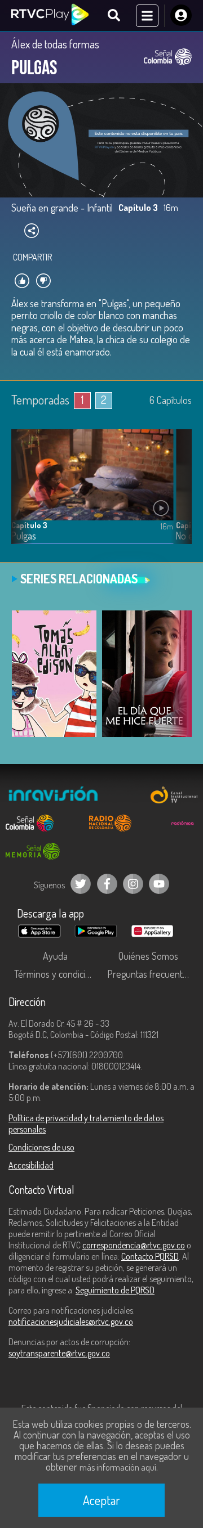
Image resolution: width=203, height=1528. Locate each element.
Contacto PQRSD (150, 1256)
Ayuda (55, 956)
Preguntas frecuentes (149, 974)
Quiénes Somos (148, 956)
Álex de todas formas (55, 44)
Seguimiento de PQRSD (115, 1290)
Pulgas (23, 536)
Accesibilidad (31, 1165)
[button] (177, 495)
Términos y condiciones (58, 974)
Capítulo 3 (29, 525)
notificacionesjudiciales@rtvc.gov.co (70, 1321)
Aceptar (101, 1500)
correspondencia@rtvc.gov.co (133, 1245)
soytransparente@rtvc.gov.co (59, 1353)
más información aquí (118, 1467)
